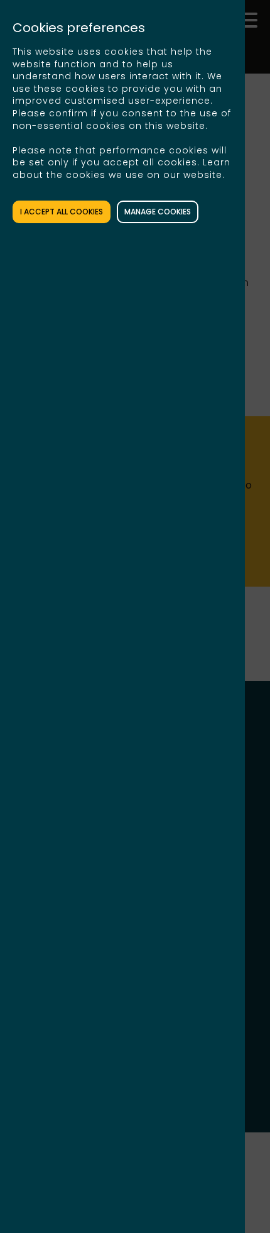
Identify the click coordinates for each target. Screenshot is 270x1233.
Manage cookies (157, 211)
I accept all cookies (61, 211)
